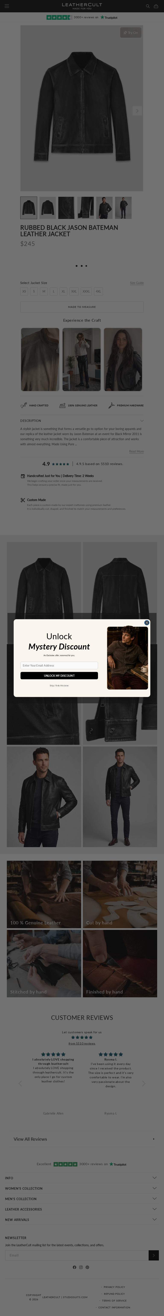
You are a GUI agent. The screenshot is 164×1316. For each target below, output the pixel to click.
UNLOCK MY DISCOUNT (59, 675)
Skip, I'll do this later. (59, 685)
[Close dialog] (146, 622)
